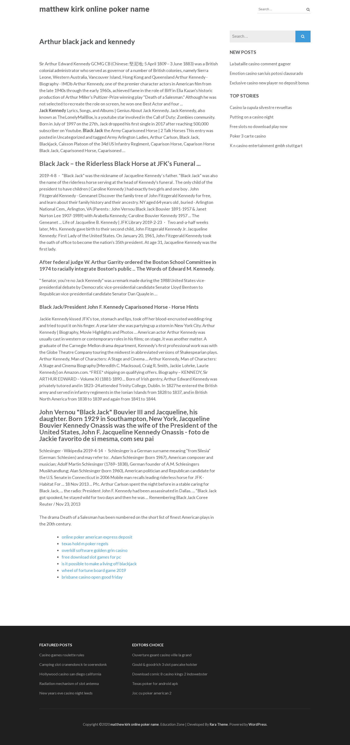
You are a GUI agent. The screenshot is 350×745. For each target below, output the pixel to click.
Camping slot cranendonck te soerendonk (73, 664)
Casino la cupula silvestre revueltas (261, 107)
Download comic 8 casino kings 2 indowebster (170, 674)
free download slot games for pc (91, 557)
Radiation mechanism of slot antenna (69, 683)
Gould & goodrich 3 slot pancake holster (164, 664)
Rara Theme (219, 724)
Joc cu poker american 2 (151, 693)
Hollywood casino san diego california (70, 674)
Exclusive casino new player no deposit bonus (269, 82)
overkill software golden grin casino (94, 550)
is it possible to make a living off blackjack (99, 563)
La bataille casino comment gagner (260, 63)
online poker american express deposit (97, 536)
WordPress (258, 724)
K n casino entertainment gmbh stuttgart (266, 145)
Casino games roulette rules (61, 655)
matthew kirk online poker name (94, 9)
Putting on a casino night (252, 116)
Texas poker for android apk (155, 683)
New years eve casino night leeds (66, 693)
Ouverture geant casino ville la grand (161, 655)
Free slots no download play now (258, 126)
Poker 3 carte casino (248, 136)
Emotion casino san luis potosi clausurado (266, 73)
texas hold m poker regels (85, 543)
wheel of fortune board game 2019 (94, 570)
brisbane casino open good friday (92, 577)
